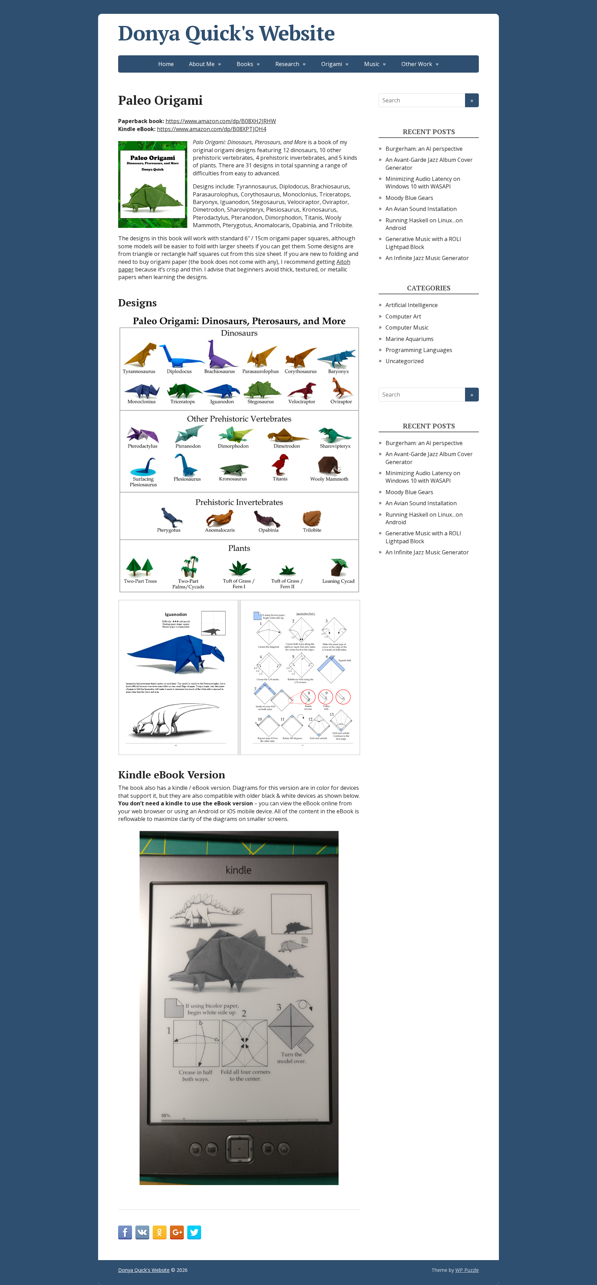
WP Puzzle (467, 1270)
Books (245, 64)
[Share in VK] (142, 1232)
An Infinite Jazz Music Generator (427, 258)
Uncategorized (405, 361)
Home (166, 64)
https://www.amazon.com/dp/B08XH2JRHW (220, 121)
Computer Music (407, 327)
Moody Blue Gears (409, 198)
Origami (331, 64)
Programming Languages (419, 350)
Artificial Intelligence (412, 305)
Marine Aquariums (410, 339)
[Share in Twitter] (194, 1232)
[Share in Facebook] (125, 1232)
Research (287, 64)
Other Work (416, 64)
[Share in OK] (160, 1232)
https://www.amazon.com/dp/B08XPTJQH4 (211, 129)
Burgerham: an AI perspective (424, 148)
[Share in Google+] (177, 1232)
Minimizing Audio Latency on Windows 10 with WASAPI (423, 182)
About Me (202, 64)
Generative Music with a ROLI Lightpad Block (423, 242)
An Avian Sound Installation (421, 209)
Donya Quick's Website (226, 32)
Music (371, 64)
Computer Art (403, 316)
